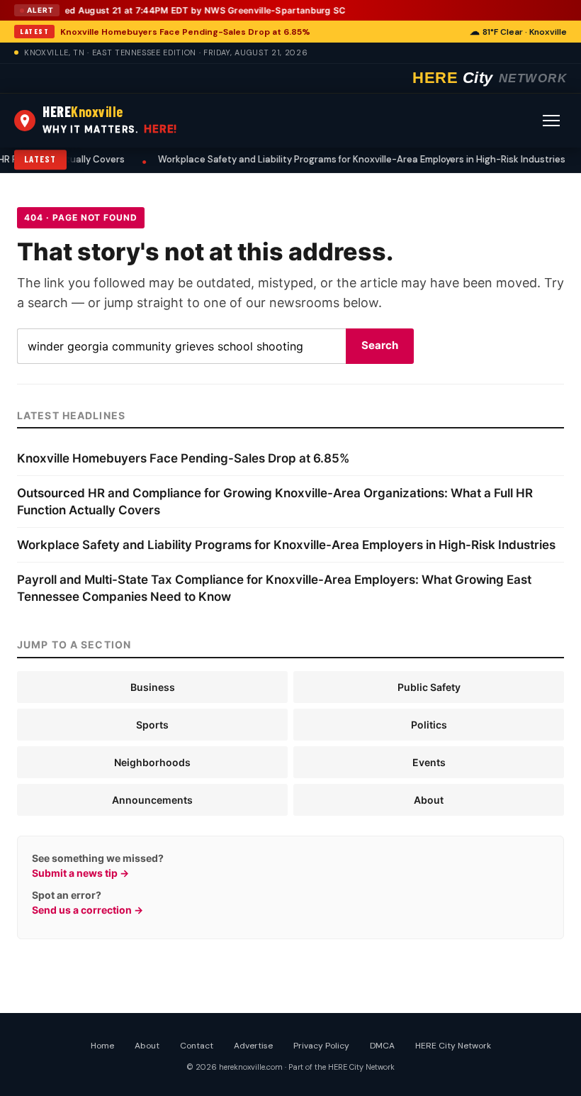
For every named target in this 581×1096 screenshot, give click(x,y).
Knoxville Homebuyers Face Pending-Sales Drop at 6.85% (185, 32)
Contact (196, 1045)
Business (152, 687)
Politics (429, 725)
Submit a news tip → (80, 873)
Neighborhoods (152, 762)
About (429, 800)
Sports (152, 725)
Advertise (253, 1045)
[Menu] (551, 120)
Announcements (152, 800)
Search (379, 345)
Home (102, 1045)
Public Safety (429, 687)
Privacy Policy (321, 1045)
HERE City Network (453, 1045)
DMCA (382, 1045)
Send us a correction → (87, 910)
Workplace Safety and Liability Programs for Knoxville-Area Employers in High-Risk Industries (304, 159)
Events (429, 762)
